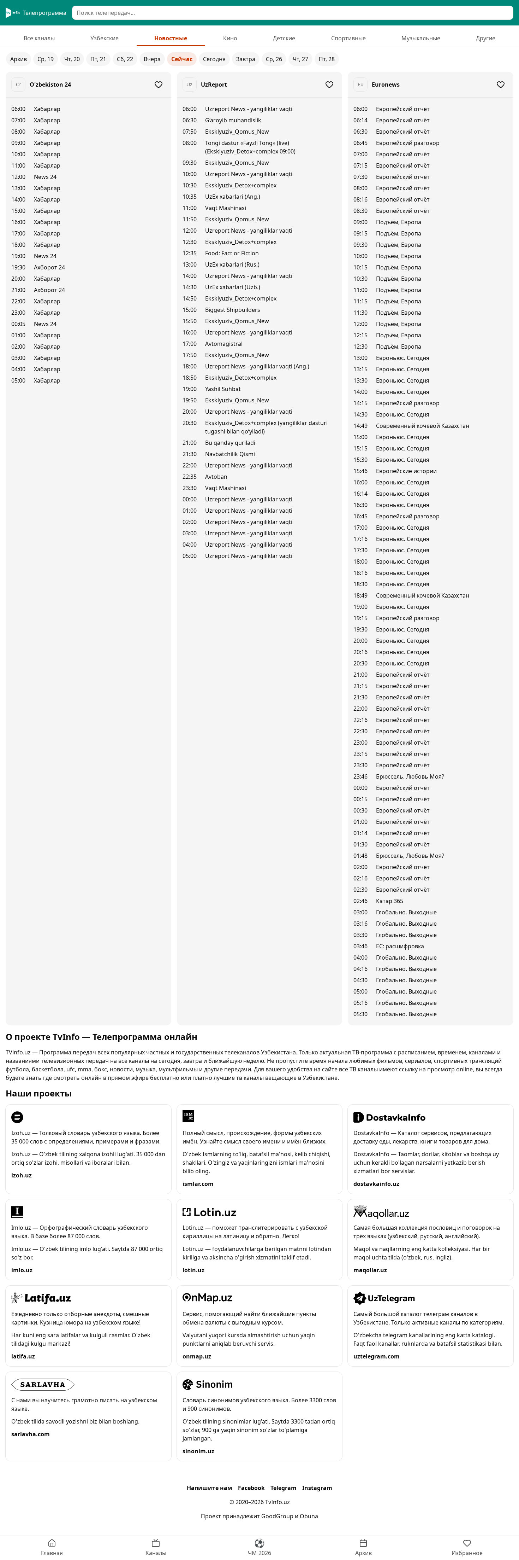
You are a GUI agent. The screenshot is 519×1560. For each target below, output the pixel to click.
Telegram (283, 1488)
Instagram (317, 1488)
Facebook (251, 1488)
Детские (284, 38)
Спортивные (348, 38)
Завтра (245, 59)
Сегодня (214, 59)
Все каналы (39, 38)
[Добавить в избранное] (158, 84)
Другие (485, 38)
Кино (230, 38)
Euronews (386, 84)
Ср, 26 (274, 59)
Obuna (309, 1516)
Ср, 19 (45, 59)
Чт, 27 (300, 59)
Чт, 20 (72, 59)
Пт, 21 (98, 59)
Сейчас (181, 59)
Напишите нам (209, 1488)
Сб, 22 (125, 59)
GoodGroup (277, 1516)
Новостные (170, 38)
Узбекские (104, 38)
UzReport (214, 84)
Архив (18, 59)
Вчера (152, 59)
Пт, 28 (327, 59)
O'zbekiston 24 (50, 84)
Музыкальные (420, 38)
